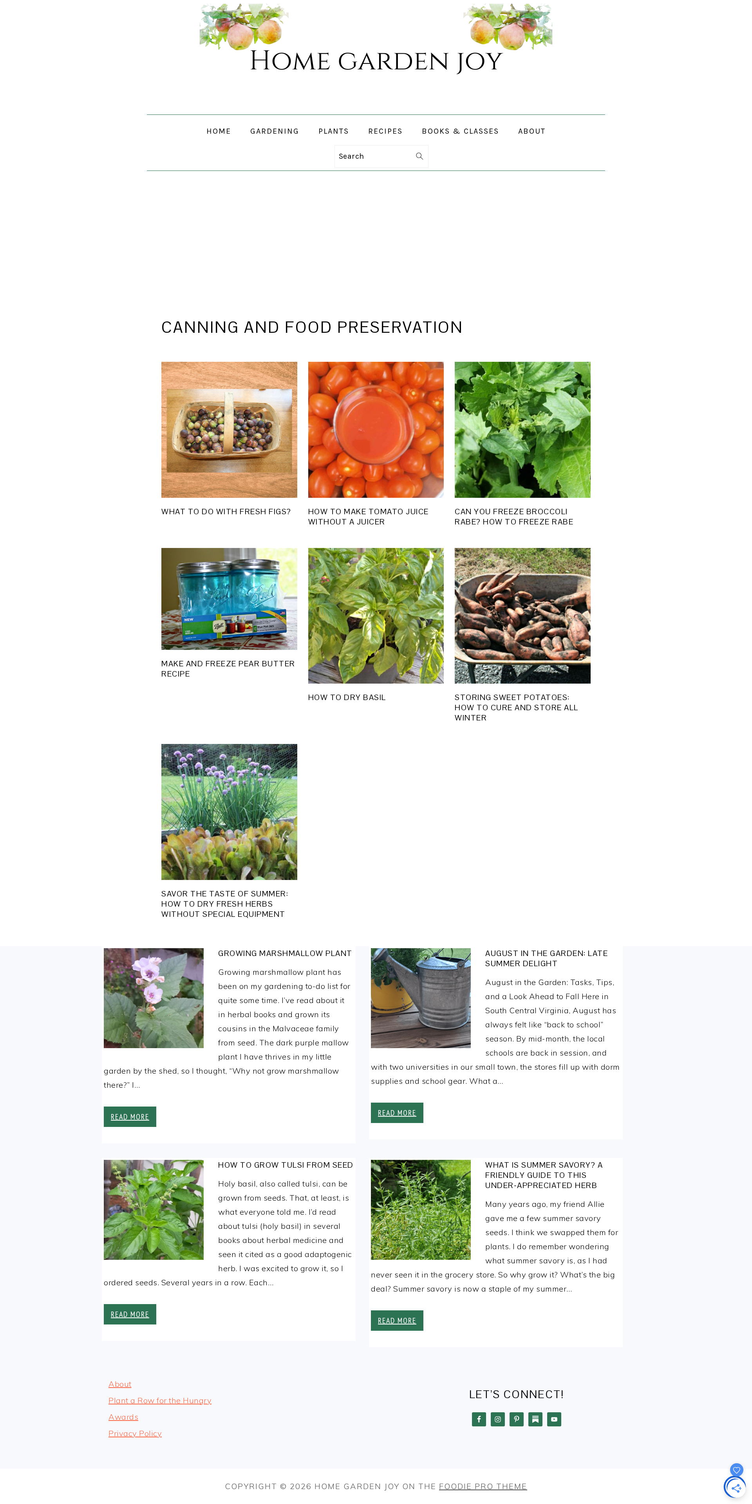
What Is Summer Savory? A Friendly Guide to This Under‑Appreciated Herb (544, 1175)
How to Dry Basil (347, 697)
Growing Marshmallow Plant (285, 953)
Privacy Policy (135, 1433)
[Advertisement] (376, 230)
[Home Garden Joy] (376, 107)
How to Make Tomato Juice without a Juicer (368, 516)
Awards (123, 1417)
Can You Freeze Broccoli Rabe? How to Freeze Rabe (514, 516)
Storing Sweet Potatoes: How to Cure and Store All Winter (516, 707)
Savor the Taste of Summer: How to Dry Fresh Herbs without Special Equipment (224, 904)
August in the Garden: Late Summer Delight (546, 958)
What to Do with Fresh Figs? (226, 511)
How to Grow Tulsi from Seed (286, 1165)
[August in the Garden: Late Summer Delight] (421, 1000)
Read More (130, 1117)
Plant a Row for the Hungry (160, 1400)
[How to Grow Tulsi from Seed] (154, 1212)
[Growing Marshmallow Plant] (154, 1000)
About (120, 1384)
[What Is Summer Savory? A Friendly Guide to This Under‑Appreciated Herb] (421, 1212)
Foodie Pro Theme (483, 1486)
